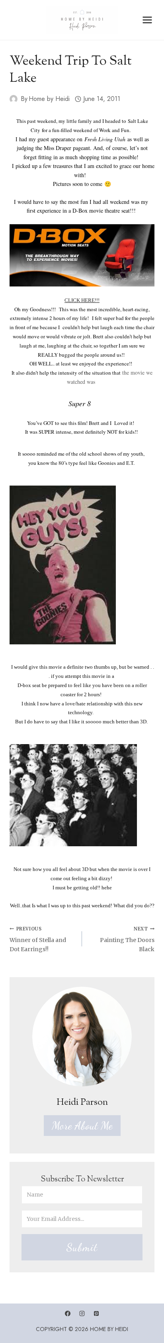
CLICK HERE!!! (82, 300)
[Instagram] (82, 1313)
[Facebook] (67, 1313)
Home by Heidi (49, 98)
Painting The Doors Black (127, 939)
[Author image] (14, 99)
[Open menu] (147, 20)
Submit (82, 1247)
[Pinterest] (96, 1313)
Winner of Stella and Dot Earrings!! (38, 939)
